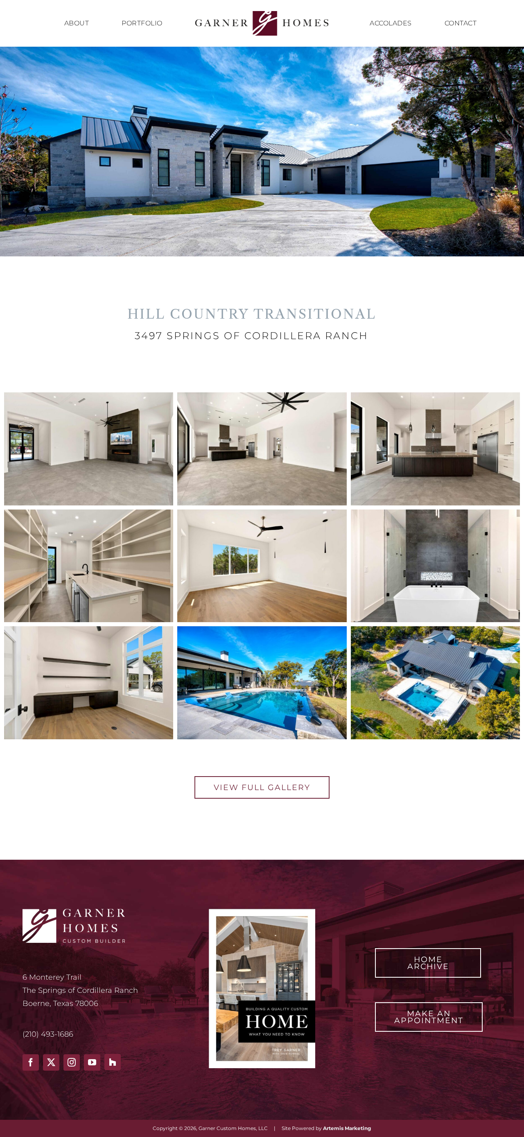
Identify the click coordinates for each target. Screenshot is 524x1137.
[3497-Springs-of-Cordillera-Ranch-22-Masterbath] (435, 512)
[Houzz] (112, 1062)
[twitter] (51, 1062)
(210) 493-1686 (48, 1034)
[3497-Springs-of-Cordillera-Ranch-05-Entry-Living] (88, 396)
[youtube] (92, 1062)
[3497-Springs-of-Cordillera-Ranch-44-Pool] (261, 629)
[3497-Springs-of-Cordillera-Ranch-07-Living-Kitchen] (261, 396)
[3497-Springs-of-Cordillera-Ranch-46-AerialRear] (435, 629)
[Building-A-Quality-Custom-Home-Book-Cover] (262, 912)
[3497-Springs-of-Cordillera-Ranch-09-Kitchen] (435, 396)
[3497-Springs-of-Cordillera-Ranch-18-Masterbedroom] (261, 512)
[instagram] (71, 1062)
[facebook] (31, 1062)
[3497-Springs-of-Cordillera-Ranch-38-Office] (88, 629)
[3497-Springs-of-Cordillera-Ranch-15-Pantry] (88, 512)
